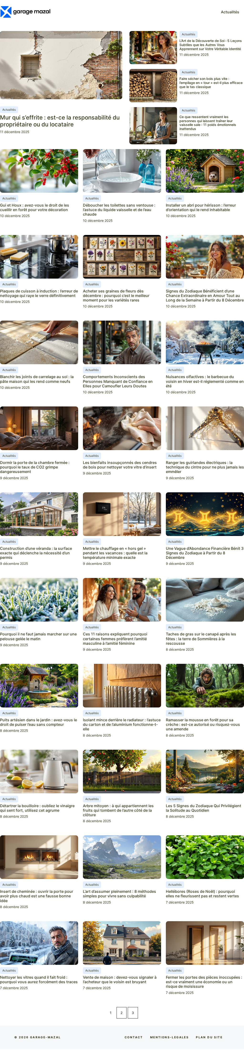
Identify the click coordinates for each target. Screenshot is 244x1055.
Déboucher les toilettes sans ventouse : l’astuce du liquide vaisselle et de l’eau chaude (119, 210)
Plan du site (209, 1037)
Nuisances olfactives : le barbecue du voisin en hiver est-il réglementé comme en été (205, 381)
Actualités (230, 12)
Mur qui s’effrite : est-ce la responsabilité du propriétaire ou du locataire (60, 121)
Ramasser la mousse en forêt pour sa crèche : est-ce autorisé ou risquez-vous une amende (203, 724)
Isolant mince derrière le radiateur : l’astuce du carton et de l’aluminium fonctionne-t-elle (122, 724)
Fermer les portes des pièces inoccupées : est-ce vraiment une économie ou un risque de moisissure (204, 982)
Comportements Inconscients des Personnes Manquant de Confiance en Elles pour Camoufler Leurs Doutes (118, 381)
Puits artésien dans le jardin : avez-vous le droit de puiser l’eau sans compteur (38, 722)
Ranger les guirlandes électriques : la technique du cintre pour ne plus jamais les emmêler (205, 467)
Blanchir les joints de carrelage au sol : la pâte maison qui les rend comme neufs (37, 379)
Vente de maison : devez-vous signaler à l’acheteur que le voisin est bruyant (120, 979)
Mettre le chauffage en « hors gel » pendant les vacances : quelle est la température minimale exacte (115, 553)
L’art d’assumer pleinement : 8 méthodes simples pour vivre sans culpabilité (119, 893)
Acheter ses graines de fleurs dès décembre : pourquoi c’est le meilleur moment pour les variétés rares (116, 295)
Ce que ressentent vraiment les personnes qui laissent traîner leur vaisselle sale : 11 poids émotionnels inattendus (207, 123)
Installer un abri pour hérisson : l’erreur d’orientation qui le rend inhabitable (201, 207)
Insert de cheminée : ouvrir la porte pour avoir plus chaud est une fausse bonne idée (36, 896)
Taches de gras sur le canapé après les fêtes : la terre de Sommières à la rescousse (201, 638)
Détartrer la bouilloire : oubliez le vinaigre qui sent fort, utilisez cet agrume (37, 808)
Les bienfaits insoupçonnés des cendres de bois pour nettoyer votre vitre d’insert (120, 464)
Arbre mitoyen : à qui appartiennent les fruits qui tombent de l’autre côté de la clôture (118, 810)
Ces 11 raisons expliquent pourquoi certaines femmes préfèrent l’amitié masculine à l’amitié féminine (115, 638)
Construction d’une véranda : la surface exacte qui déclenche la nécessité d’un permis (36, 553)
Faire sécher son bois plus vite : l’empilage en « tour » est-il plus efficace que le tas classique (211, 83)
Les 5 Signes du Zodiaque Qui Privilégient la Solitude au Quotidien (203, 808)
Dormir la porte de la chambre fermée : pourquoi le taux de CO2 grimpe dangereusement (35, 467)
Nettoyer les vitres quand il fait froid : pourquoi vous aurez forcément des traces (39, 979)
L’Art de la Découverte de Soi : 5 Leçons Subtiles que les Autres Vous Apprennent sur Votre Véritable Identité (210, 45)
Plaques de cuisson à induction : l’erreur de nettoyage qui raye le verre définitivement (39, 293)
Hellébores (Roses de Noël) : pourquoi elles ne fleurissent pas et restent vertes (202, 893)
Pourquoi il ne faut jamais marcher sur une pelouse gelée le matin (38, 636)
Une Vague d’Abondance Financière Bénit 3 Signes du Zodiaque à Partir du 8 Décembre (205, 553)
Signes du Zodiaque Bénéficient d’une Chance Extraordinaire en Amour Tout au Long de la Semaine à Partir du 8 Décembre (205, 295)
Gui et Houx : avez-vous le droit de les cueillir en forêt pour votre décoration (34, 207)
